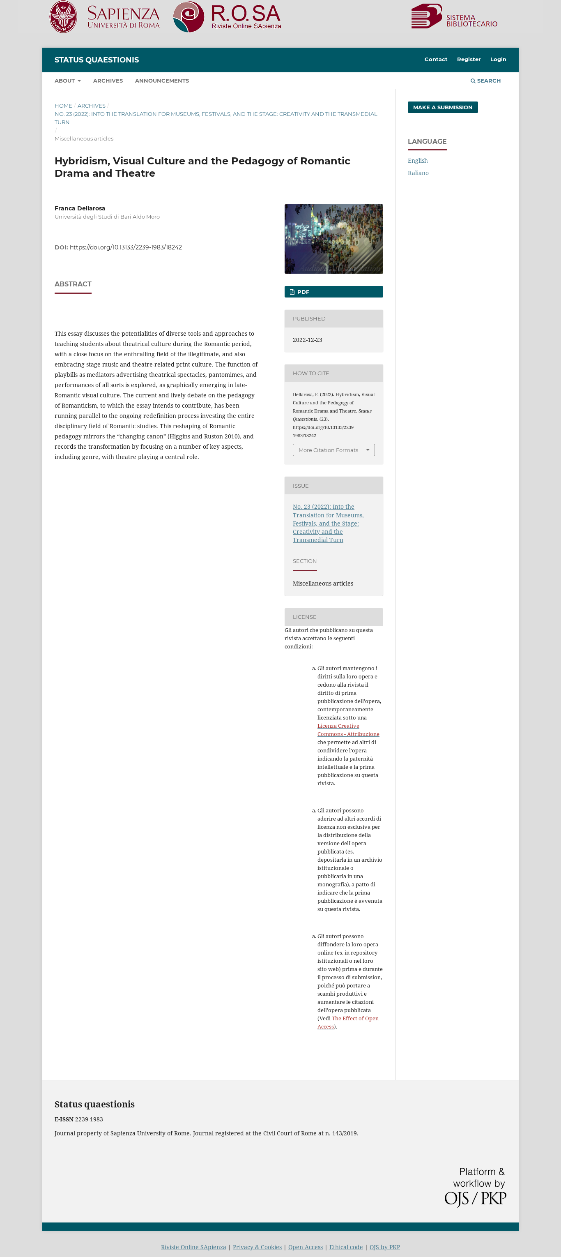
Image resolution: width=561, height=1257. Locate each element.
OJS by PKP (385, 1247)
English (418, 160)
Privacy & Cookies (257, 1247)
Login (498, 59)
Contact (436, 59)
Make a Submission (443, 107)
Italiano (418, 173)
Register (469, 59)
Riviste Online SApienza (193, 1247)
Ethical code (346, 1247)
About (65, 80)
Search (488, 80)
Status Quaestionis (97, 60)
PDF (302, 291)
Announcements (162, 80)
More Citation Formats (328, 450)
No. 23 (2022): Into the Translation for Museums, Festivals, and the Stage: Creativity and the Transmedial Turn (216, 118)
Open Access (305, 1247)
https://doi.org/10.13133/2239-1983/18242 (126, 247)
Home (63, 105)
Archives (108, 80)
